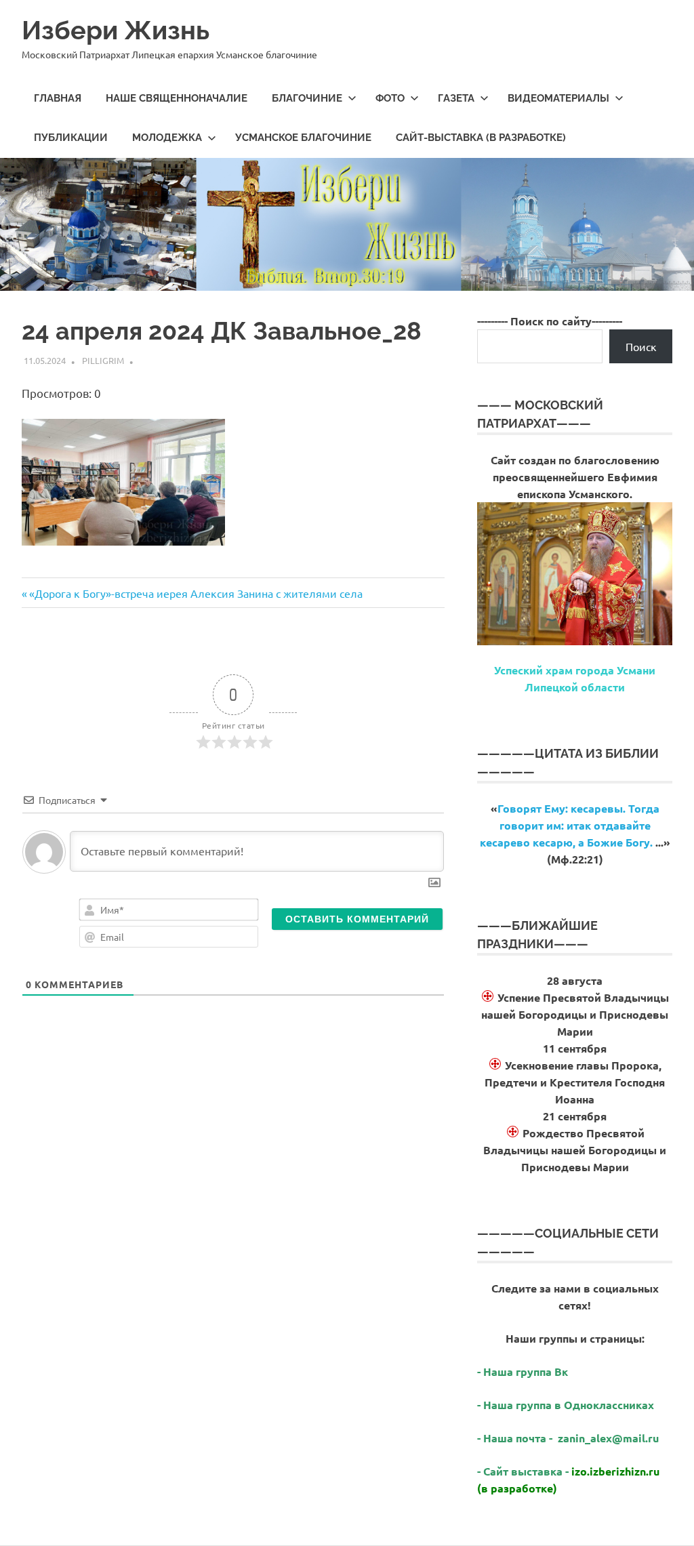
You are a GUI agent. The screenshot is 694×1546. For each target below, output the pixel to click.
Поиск (641, 346)
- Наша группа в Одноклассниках (565, 1405)
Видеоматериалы (558, 98)
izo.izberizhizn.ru (615, 1471)
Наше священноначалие (176, 98)
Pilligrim (103, 360)
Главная (57, 98)
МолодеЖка (167, 137)
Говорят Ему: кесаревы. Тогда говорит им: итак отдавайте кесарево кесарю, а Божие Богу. (569, 825)
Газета (456, 98)
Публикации (71, 137)
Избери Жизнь (115, 30)
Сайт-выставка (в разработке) (481, 137)
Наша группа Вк (527, 1371)
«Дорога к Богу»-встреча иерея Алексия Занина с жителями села (195, 593)
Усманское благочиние (303, 137)
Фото (390, 98)
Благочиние (307, 98)
